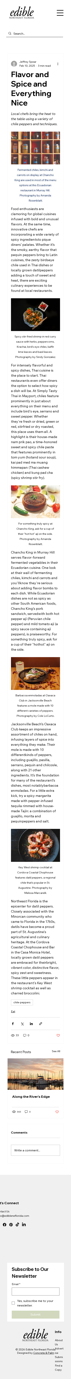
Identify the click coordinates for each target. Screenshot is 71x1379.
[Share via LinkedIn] (31, 1023)
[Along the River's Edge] (36, 1074)
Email (16, 1284)
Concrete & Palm (43, 1353)
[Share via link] (40, 1023)
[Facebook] (4, 1224)
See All (56, 1051)
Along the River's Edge (31, 1096)
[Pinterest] (11, 1224)
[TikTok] (17, 1224)
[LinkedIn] (24, 1224)
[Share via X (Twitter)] (22, 1023)
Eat (13, 1011)
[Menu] (60, 13)
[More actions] (57, 64)
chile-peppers (21, 1002)
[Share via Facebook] (13, 1023)
